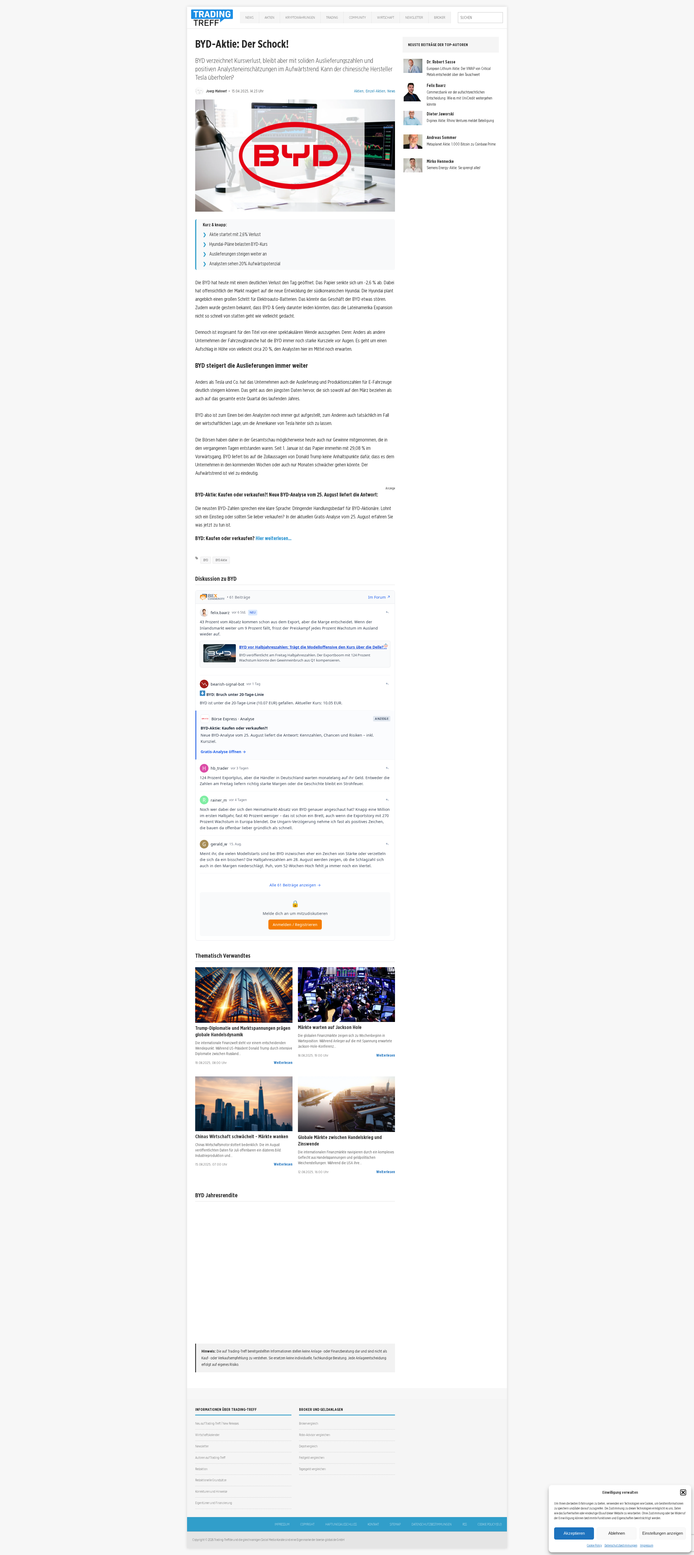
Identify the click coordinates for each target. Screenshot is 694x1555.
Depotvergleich (308, 1446)
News (249, 17)
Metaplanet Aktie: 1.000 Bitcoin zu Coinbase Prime (461, 144)
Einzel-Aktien (375, 91)
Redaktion (201, 1469)
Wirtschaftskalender (207, 1435)
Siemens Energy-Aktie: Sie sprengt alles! (453, 168)
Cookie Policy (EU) (490, 1524)
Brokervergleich (308, 1423)
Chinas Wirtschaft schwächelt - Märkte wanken (241, 1136)
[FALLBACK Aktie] (244, 995)
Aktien (269, 17)
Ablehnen (616, 1533)
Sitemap (395, 1524)
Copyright (307, 1524)
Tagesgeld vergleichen (312, 1469)
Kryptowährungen (300, 17)
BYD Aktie (221, 560)
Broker (439, 17)
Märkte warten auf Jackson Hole (330, 1027)
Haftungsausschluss (341, 1524)
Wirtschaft (385, 17)
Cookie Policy (594, 1545)
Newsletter (414, 17)
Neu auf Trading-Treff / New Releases (217, 1423)
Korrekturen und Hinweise (211, 1491)
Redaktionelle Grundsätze (210, 1480)
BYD (205, 560)
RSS (464, 1524)
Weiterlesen (283, 1062)
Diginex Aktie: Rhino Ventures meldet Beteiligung (460, 120)
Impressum (646, 1545)
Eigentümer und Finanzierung (213, 1503)
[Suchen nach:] (480, 17)
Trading (332, 17)
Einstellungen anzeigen (662, 1533)
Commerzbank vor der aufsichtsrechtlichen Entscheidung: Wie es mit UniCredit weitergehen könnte (459, 98)
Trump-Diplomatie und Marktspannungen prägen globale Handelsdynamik (242, 1031)
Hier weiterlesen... (273, 538)
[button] (683, 1492)
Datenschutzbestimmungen (621, 1545)
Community (357, 17)
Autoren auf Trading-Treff (210, 1458)
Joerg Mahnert (216, 91)
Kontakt (373, 1524)
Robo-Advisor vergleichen (314, 1435)
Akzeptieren (574, 1533)
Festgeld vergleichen (311, 1458)
